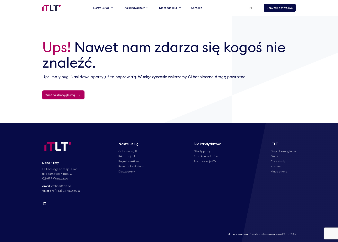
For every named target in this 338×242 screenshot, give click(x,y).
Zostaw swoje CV (205, 161)
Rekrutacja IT (126, 156)
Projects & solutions (131, 166)
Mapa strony (279, 171)
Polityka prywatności (237, 233)
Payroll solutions (128, 161)
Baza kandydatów (206, 156)
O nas (274, 156)
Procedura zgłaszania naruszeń (266, 233)
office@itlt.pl (61, 186)
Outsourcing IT (128, 151)
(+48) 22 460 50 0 (67, 191)
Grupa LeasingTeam (283, 151)
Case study (278, 161)
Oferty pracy (202, 151)
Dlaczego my (126, 171)
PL (251, 8)
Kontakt (276, 166)
